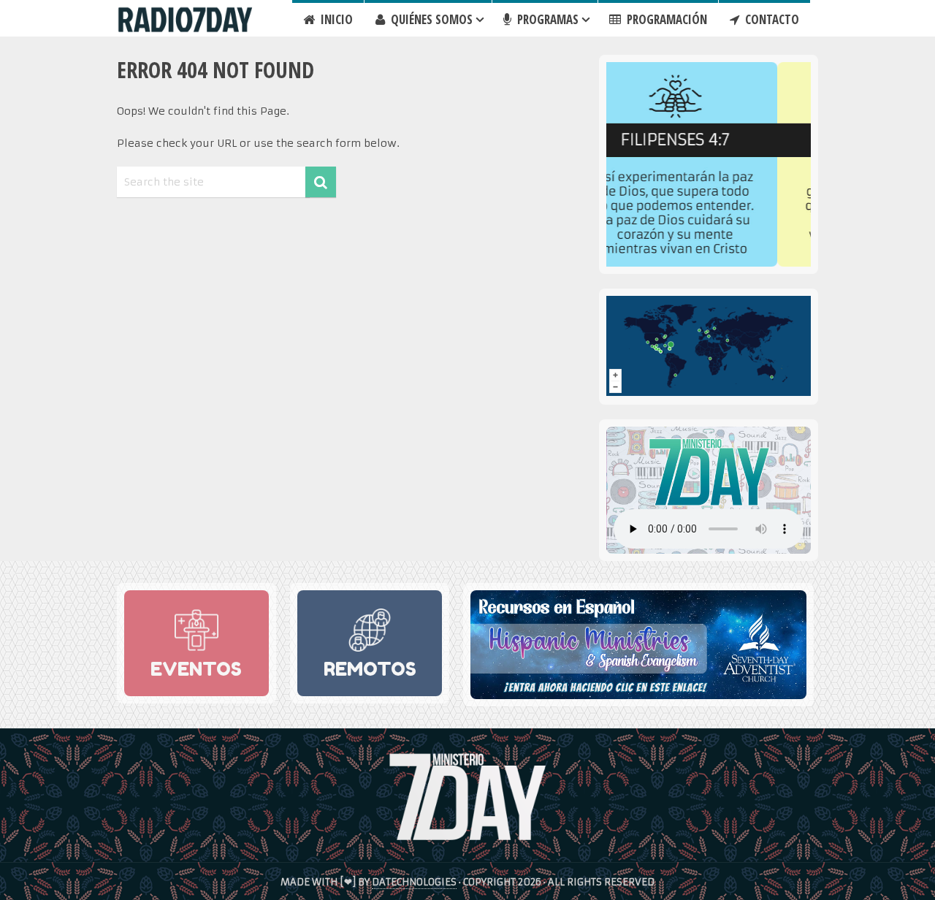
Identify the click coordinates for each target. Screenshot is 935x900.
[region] (708, 164)
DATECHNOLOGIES (414, 882)
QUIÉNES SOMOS (430, 19)
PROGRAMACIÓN (665, 19)
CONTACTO (770, 19)
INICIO (335, 19)
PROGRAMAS (546, 19)
